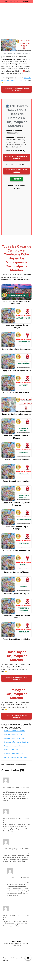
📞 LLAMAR (16, 179)
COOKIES (7, 943)
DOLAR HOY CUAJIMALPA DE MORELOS (16, 157)
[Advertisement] (16, 20)
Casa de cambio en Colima (14, 734)
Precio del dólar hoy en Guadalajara (17, 742)
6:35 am (28, 818)
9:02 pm (28, 787)
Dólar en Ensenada (11, 750)
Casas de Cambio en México (16, 1)
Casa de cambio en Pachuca (14, 746)
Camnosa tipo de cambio (13, 753)
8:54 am (28, 915)
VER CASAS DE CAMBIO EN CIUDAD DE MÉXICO (16, 89)
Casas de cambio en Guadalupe (15, 757)
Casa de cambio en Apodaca (14, 738)
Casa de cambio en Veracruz (14, 731)
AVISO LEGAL (16, 941)
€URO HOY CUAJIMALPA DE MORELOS (16, 171)
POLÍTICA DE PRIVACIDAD (19, 943)
